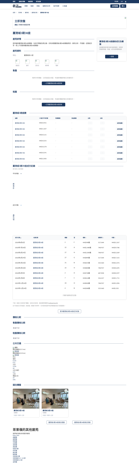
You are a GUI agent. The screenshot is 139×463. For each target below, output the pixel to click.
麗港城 (27, 12)
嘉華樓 (15, 439)
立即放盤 (115, 6)
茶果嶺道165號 (17, 460)
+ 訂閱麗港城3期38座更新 (53, 83)
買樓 (26, 6)
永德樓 (15, 443)
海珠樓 (15, 445)
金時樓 (15, 462)
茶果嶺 (20, 12)
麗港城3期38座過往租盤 (57, 422)
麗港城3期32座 (20, 123)
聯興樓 (15, 454)
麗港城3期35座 (20, 141)
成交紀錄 (38, 1)
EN (122, 1)
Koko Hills (16, 435)
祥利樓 (15, 450)
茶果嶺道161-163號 (19, 458)
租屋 (32, 6)
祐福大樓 (15, 448)
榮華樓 (15, 441)
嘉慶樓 (15, 437)
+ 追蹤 (112, 56)
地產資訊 (30, 1)
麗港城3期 (34, 12)
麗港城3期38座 (20, 159)
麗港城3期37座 (20, 153)
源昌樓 (15, 447)
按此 (16, 25)
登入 (123, 6)
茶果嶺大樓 (16, 456)
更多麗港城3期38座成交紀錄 (69, 311)
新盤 (38, 6)
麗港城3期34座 (20, 135)
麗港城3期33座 (20, 129)
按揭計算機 (22, 1)
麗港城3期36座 (20, 147)
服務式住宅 (46, 6)
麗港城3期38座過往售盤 (82, 422)
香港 (14, 12)
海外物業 (56, 6)
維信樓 (15, 452)
